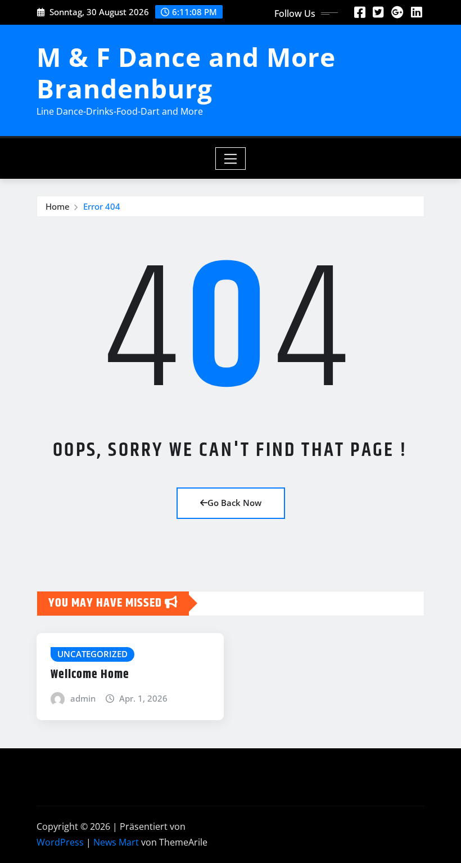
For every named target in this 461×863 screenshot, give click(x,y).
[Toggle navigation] (230, 158)
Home (58, 206)
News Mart (116, 842)
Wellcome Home (90, 674)
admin (83, 698)
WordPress (60, 842)
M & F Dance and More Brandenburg (186, 72)
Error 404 (101, 206)
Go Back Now (234, 502)
